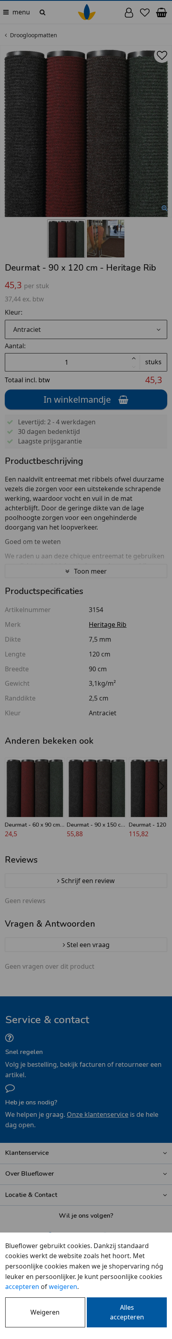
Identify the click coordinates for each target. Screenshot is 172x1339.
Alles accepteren (127, 1312)
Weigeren (45, 1312)
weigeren (63, 1286)
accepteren (22, 1286)
